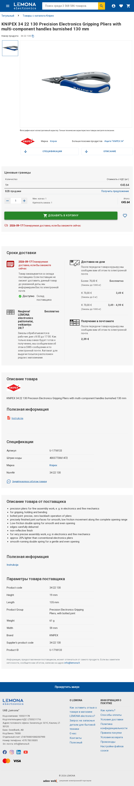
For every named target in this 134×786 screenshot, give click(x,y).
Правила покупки (111, 732)
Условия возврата (111, 737)
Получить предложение (115, 191)
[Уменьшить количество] (24, 201)
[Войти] (113, 6)
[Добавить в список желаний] (125, 216)
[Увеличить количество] (7, 201)
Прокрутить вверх (67, 687)
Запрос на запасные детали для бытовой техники (82, 724)
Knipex (53, 141)
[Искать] (101, 6)
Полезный (76, 742)
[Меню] (7, 6)
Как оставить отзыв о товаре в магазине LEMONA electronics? (83, 712)
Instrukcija (17, 418)
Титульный (7, 15)
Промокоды (107, 741)
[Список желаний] (121, 6)
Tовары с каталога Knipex (38, 15)
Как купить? (108, 710)
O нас (73, 733)
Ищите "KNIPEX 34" (114, 141)
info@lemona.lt (72, 663)
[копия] (33, 36)
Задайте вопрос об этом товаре (29, 481)
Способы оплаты (111, 715)
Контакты (76, 738)
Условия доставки (111, 719)
